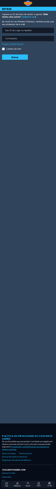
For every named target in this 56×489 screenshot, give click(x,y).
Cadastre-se (28, 17)
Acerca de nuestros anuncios (14, 457)
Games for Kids (8, 473)
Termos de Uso (25, 453)
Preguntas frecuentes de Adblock (16, 460)
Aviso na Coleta (9, 453)
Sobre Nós (6, 477)
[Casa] (28, 3)
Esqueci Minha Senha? (13, 44)
